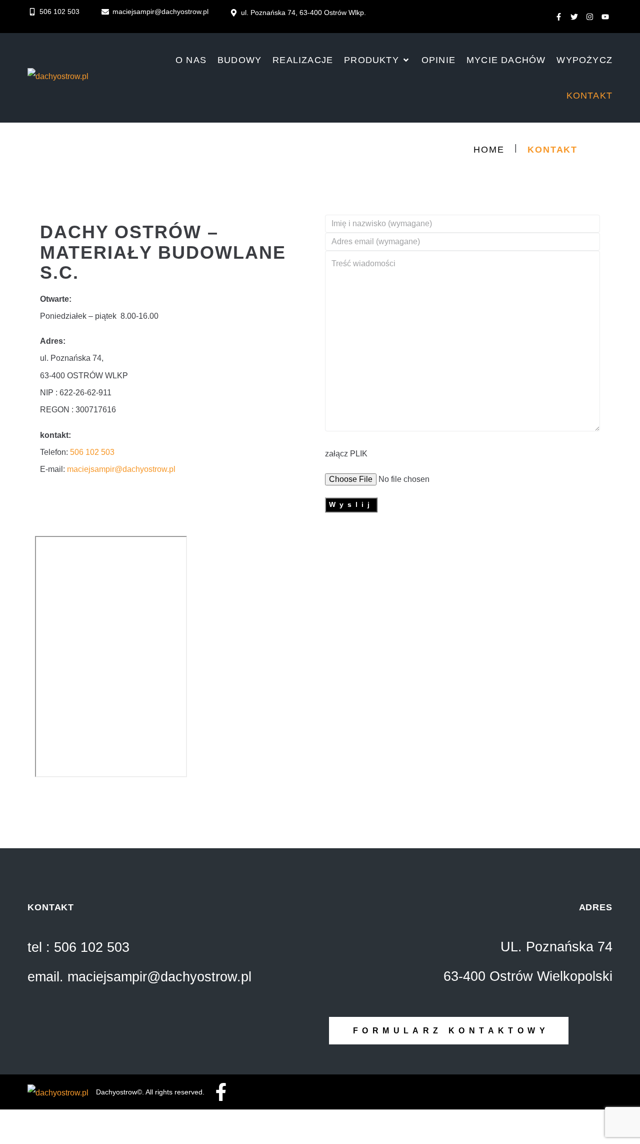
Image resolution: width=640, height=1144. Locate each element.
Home (489, 150)
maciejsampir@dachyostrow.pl (121, 469)
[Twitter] (574, 17)
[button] (377, 60)
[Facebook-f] (558, 17)
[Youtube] (605, 17)
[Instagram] (589, 17)
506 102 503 (92, 452)
